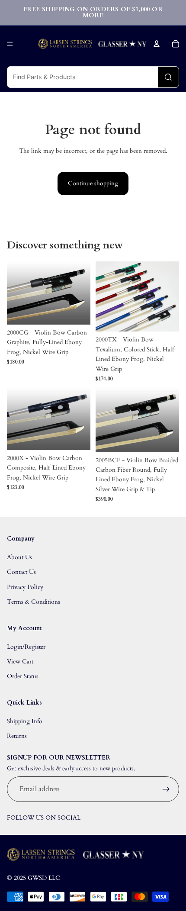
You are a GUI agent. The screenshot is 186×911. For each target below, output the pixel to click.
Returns (17, 736)
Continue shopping (93, 183)
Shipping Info (24, 721)
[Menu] (10, 44)
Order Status (22, 676)
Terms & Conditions (33, 602)
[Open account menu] (156, 43)
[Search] (168, 77)
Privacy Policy (25, 587)
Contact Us (21, 572)
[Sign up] (166, 789)
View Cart (20, 661)
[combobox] (82, 77)
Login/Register (26, 647)
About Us (19, 557)
